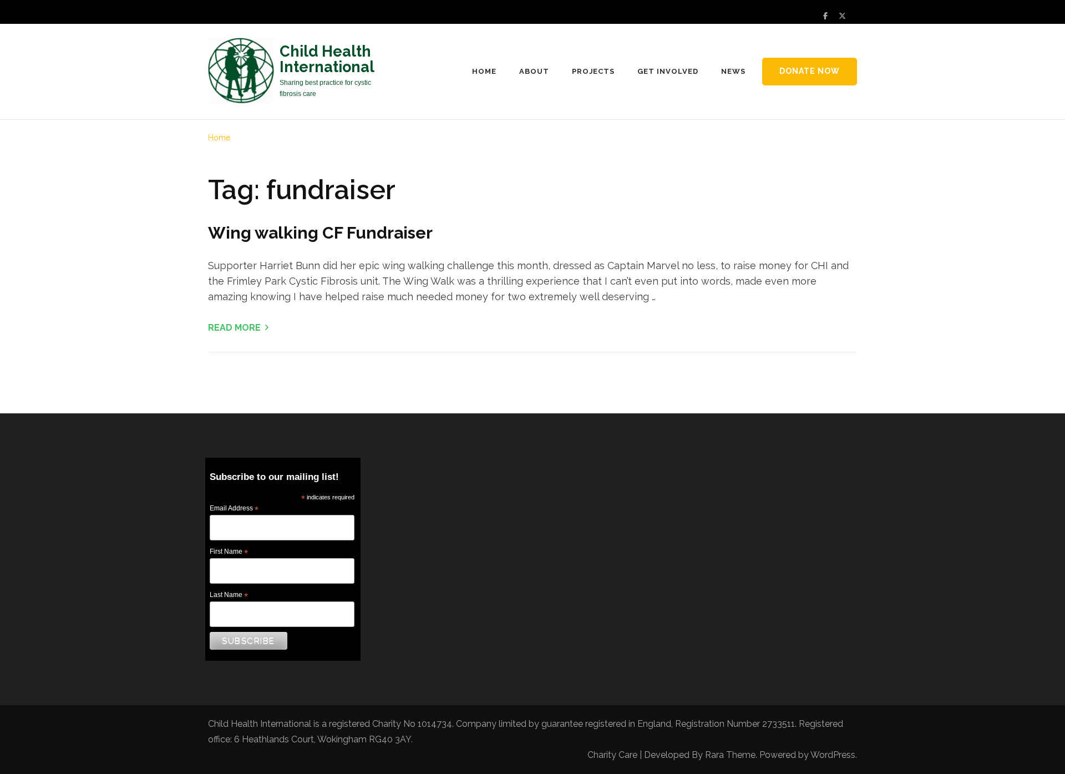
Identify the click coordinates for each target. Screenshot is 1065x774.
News (733, 71)
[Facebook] (825, 16)
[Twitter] (842, 16)
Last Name (229, 595)
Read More (234, 327)
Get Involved (667, 71)
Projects (593, 71)
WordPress (832, 755)
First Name (229, 552)
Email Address (234, 508)
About (534, 71)
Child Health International (327, 59)
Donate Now (809, 71)
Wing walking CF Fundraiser (320, 232)
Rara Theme (730, 755)
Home (484, 71)
